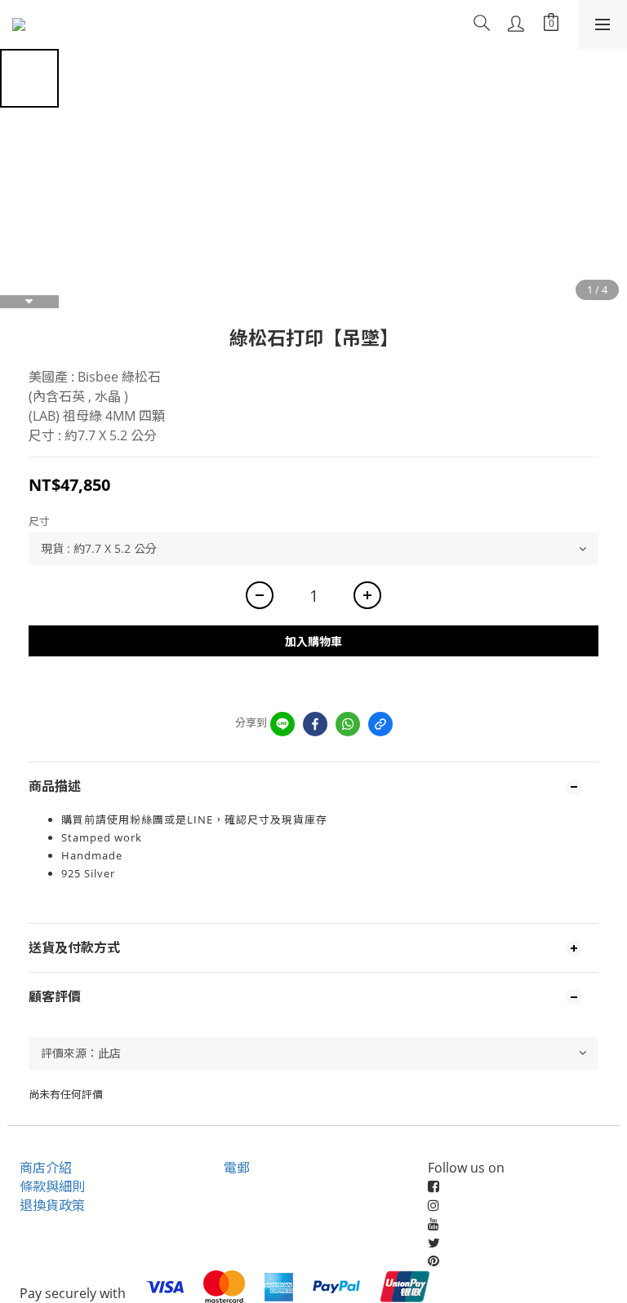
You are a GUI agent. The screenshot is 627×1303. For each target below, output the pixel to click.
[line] (282, 724)
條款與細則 (52, 1186)
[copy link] (380, 724)
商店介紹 (46, 1168)
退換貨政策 (52, 1205)
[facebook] (315, 724)
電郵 (237, 1168)
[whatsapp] (348, 724)
